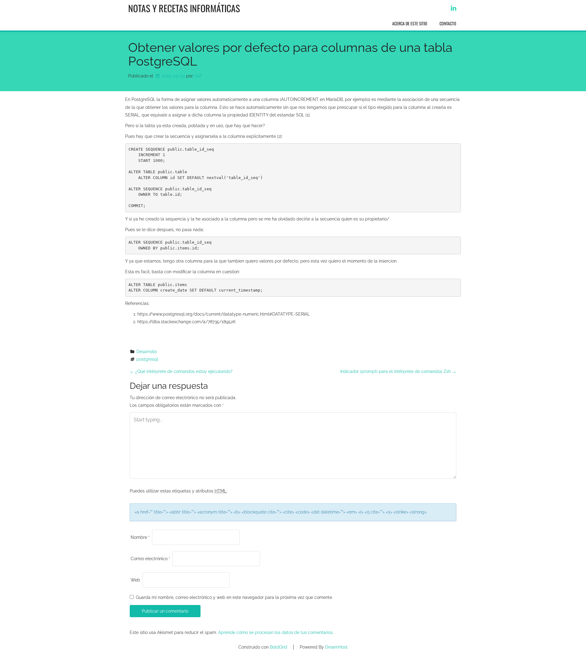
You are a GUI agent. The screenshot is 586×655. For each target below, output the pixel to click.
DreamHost (336, 647)
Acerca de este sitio (409, 23)
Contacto (448, 23)
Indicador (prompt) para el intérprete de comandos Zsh (398, 371)
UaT (198, 75)
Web (135, 580)
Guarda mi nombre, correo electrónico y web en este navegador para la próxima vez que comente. (234, 597)
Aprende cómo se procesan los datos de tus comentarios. (276, 632)
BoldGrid (278, 647)
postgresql (147, 359)
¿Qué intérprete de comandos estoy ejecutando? (181, 371)
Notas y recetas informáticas (184, 8)
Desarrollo (146, 351)
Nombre (140, 537)
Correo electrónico (150, 558)
